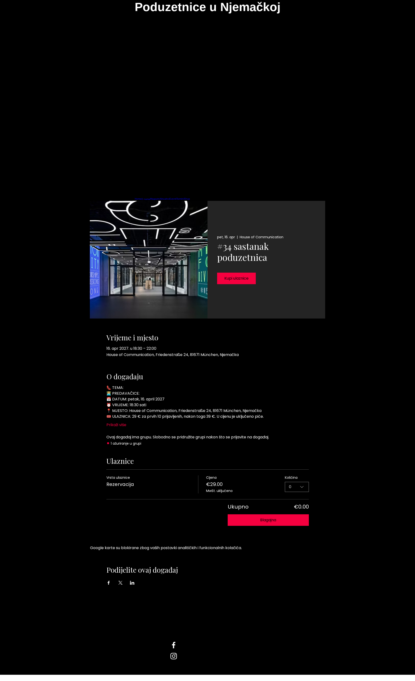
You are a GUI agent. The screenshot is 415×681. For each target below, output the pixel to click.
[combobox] (297, 487)
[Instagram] (207, 656)
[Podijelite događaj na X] (120, 583)
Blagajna (268, 520)
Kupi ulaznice (236, 278)
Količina (291, 477)
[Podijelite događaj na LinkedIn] (132, 583)
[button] (208, 101)
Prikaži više (116, 425)
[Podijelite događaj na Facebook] (108, 583)
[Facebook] (207, 644)
